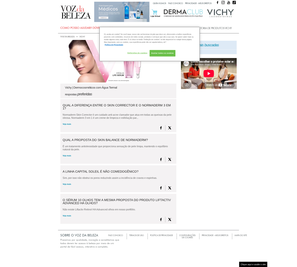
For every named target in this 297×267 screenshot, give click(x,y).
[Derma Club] (183, 16)
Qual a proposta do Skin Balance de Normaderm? (105, 139)
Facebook (217, 2)
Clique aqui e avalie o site (253, 264)
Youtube (228, 2)
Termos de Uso (136, 235)
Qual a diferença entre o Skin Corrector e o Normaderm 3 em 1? (117, 107)
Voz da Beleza (67, 37)
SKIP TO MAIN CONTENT (71, 1)
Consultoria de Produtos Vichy (211, 28)
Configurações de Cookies (187, 236)
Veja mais (67, 124)
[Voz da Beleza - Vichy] (220, 17)
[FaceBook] (161, 128)
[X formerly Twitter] (169, 128)
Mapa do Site (241, 235)
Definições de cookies (137, 53)
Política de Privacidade (161, 235)
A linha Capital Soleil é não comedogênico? (100, 171)
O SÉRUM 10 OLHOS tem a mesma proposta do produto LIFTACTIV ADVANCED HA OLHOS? (117, 201)
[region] (149, 44)
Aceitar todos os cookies (162, 53)
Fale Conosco (175, 3)
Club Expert (121, 12)
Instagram (223, 2)
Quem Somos (159, 3)
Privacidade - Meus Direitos (198, 3)
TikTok (234, 2)
